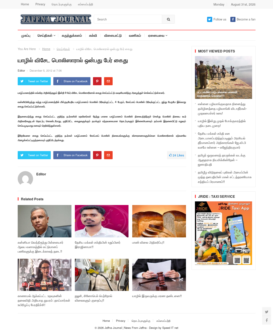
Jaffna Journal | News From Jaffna (126, 328)
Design (153, 328)
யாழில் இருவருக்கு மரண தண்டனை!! (157, 295)
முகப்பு (25, 35)
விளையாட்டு (113, 35)
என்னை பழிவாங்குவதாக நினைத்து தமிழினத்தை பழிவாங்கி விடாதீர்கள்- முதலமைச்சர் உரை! (222, 108)
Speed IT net (170, 328)
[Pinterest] (97, 81)
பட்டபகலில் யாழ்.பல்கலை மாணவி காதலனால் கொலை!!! (217, 94)
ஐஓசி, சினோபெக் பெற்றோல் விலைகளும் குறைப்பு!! (93, 297)
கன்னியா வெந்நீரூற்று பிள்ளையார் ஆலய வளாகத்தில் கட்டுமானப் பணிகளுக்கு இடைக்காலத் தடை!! (40, 246)
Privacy (40, 4)
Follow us (219, 19)
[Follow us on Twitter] (266, 311)
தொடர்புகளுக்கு (62, 4)
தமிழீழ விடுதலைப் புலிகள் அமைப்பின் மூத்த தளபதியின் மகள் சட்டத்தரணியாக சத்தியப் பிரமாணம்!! (225, 177)
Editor (22, 70)
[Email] (108, 81)
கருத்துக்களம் (72, 35)
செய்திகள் (45, 35)
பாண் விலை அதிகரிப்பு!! (148, 242)
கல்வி (93, 35)
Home (25, 4)
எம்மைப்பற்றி (85, 4)
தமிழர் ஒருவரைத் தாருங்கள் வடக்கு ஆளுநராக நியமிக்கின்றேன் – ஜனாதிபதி (221, 160)
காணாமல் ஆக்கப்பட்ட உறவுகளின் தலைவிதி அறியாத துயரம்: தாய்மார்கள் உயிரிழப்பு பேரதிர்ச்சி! (44, 300)
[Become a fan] (266, 320)
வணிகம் (135, 35)
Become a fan (246, 19)
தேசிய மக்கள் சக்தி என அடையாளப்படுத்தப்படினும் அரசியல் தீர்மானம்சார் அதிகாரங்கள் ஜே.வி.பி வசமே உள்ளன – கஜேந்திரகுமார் (222, 140)
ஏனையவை (156, 35)
